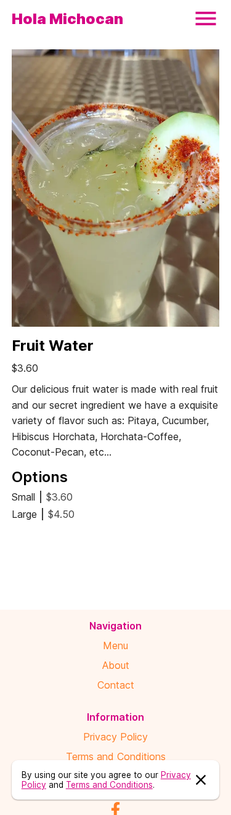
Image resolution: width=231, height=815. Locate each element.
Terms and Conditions (116, 756)
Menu (115, 645)
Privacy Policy (115, 737)
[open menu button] (205, 18)
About (115, 665)
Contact (115, 685)
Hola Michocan (67, 19)
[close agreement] (200, 780)
